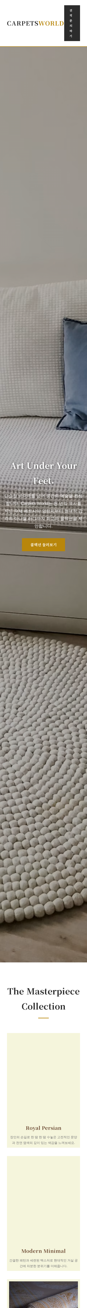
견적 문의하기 (70, 23)
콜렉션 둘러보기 (43, 544)
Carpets (35, 23)
